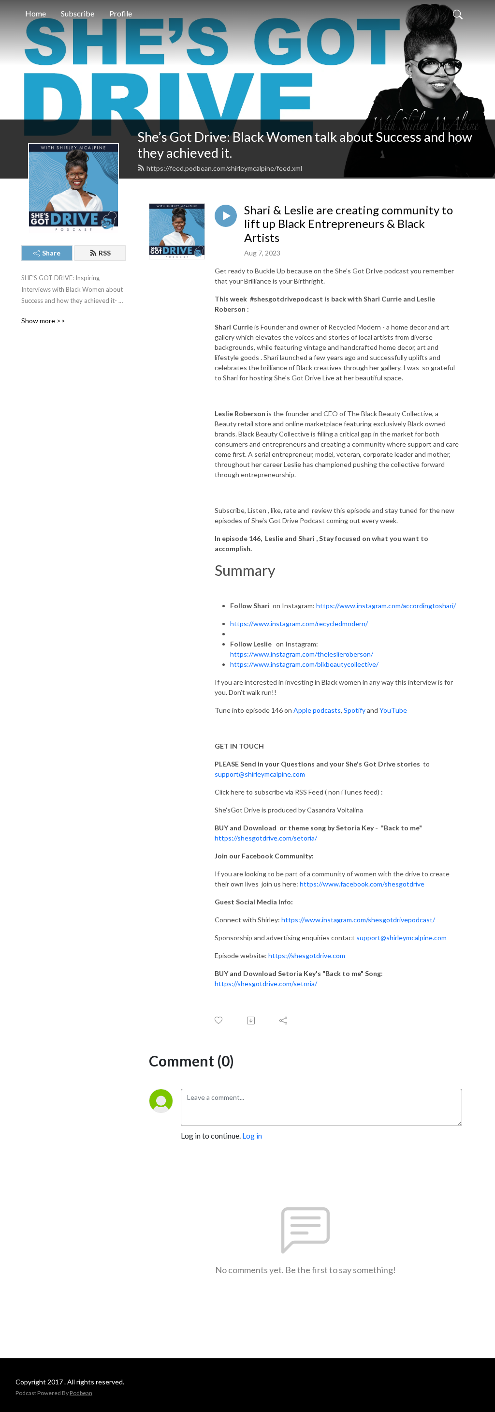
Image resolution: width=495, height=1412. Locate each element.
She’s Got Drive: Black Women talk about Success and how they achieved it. (304, 145)
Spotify (354, 710)
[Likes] (219, 1020)
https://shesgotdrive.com (306, 955)
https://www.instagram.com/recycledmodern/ (299, 623)
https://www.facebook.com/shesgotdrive (362, 884)
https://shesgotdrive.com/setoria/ (266, 838)
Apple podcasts (317, 710)
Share (51, 253)
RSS (105, 253)
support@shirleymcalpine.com (260, 774)
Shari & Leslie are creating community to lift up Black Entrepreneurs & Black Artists (348, 224)
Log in (252, 1135)
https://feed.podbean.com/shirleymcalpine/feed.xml (224, 168)
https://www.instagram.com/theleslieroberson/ (301, 654)
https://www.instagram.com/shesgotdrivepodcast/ (358, 920)
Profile (120, 13)
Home (35, 13)
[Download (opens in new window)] (251, 1020)
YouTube (393, 710)
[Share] (284, 1020)
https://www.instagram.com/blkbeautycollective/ (304, 664)
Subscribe (77, 13)
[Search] (457, 13)
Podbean (81, 1393)
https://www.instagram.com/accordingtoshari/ (386, 605)
